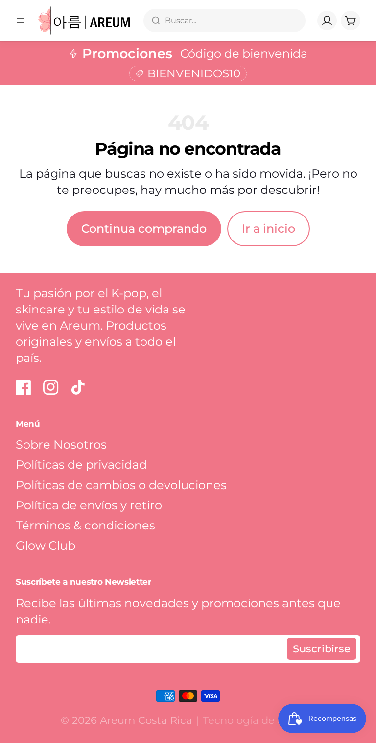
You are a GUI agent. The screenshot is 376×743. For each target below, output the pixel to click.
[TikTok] (78, 387)
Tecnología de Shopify (259, 720)
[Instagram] (51, 387)
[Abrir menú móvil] (20, 20)
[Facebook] (23, 387)
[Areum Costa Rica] (84, 20)
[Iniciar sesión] (327, 20)
